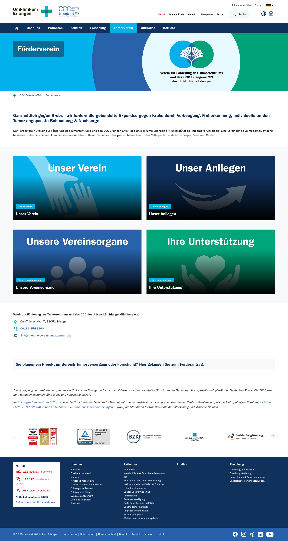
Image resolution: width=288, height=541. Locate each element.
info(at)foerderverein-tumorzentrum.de (46, 335)
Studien (182, 464)
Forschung (237, 464)
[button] (272, 436)
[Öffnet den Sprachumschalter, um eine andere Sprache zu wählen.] (268, 5)
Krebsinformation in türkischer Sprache (144, 484)
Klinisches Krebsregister (82, 480)
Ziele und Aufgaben (80, 499)
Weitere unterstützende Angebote (141, 518)
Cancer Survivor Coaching (137, 491)
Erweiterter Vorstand (80, 473)
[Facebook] (235, 534)
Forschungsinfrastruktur (242, 469)
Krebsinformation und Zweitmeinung (142, 480)
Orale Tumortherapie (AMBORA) (139, 503)
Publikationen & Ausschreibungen (247, 477)
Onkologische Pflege (80, 492)
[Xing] (252, 534)
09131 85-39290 (32, 328)
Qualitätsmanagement (81, 495)
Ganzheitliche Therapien (136, 506)
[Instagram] (243, 534)
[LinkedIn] (260, 534)
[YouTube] (270, 534)
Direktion (75, 477)
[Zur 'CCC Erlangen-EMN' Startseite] (65, 11)
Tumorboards (130, 495)
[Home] (17, 28)
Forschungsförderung (241, 473)
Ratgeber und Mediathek (136, 510)
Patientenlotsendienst (135, 488)
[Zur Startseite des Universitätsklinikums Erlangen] (32, 11)
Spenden (75, 503)
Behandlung (130, 469)
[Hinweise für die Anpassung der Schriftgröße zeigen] (271, 14)
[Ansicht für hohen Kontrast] (263, 14)
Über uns (76, 464)
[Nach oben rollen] (281, 534)
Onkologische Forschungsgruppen (247, 480)
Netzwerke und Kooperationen (86, 484)
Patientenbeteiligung (134, 499)
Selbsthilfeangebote (134, 514)
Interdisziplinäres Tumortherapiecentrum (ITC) (144, 475)
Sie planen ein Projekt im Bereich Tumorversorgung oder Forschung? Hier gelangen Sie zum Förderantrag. (110, 364)
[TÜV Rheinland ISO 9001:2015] (42, 437)
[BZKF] (93, 436)
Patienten (130, 464)
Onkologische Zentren (81, 488)
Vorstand (75, 469)
